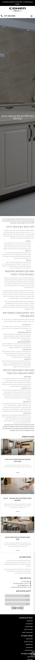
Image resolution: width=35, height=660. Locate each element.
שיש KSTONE (29, 644)
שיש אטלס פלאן (29, 650)
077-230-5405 (9, 16)
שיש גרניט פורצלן (28, 641)
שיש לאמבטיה (29, 624)
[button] (31, 16)
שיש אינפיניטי (29, 647)
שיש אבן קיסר (29, 639)
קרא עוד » (17, 472)
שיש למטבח (30, 621)
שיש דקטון (30, 657)
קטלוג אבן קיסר (29, 626)
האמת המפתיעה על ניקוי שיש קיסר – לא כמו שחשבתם (18, 499)
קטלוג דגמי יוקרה (28, 629)
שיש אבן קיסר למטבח (27, 632)
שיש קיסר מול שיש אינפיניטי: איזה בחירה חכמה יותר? (17, 460)
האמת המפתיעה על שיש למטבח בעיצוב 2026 (17, 538)
